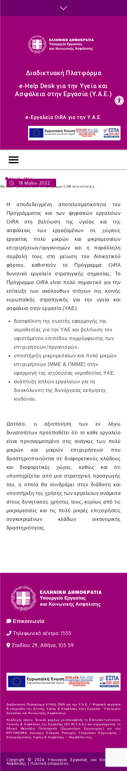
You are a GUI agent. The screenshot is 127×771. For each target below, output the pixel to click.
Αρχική (15, 178)
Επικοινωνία (29, 621)
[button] (119, 100)
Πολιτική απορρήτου (50, 763)
